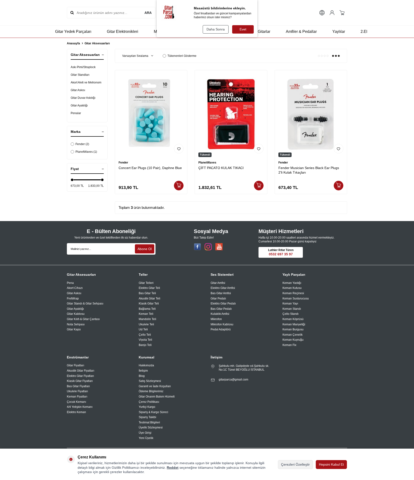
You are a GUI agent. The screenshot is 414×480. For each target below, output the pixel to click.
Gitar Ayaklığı (79, 105)
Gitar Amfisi (218, 283)
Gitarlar (264, 31)
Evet (243, 29)
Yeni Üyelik (146, 438)
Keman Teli (146, 314)
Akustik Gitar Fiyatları (80, 370)
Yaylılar (338, 31)
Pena (70, 283)
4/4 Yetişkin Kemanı (79, 407)
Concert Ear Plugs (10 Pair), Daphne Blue (150, 168)
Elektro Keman (76, 412)
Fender (123, 162)
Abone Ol (145, 249)
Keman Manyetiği (293, 324)
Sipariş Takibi (147, 417)
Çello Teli (145, 334)
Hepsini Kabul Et (331, 464)
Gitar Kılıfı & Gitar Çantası (83, 319)
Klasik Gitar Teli (149, 303)
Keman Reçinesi (293, 293)
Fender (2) (82, 144)
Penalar (76, 113)
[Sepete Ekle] (179, 185)
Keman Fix (289, 345)
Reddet (172, 467)
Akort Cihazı (75, 288)
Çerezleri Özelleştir (295, 464)
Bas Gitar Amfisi (221, 293)
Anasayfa (73, 43)
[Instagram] (208, 246)
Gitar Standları (80, 74)
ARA (148, 13)
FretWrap (73, 298)
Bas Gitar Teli (147, 293)
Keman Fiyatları (77, 396)
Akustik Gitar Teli (149, 298)
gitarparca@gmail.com (233, 379)
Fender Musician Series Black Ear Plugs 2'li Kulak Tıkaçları (308, 170)
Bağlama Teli (147, 308)
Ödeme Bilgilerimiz (151, 391)
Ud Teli (143, 329)
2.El (364, 31)
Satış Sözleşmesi (150, 381)
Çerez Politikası (149, 402)
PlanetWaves (207, 162)
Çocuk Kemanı (76, 402)
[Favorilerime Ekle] (179, 148)
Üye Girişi (145, 432)
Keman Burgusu (293, 329)
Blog (142, 376)
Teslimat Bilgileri (149, 422)
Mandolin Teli (147, 319)
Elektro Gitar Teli (149, 288)
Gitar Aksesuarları (97, 43)
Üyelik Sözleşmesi (151, 427)
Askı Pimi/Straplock (83, 67)
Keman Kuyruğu (293, 339)
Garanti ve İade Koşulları (155, 386)
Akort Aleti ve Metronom (86, 82)
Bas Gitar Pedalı (221, 308)
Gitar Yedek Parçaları (73, 31)
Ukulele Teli (146, 324)
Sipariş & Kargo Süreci (153, 412)
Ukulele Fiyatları (77, 391)
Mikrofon (216, 319)
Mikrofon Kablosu (222, 324)
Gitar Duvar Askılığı (83, 98)
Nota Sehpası (76, 324)
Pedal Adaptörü (221, 329)
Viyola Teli (145, 339)
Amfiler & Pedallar (301, 31)
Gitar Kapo (74, 329)
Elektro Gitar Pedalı (223, 303)
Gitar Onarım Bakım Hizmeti (157, 396)
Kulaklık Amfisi (220, 314)
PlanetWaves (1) (86, 151)
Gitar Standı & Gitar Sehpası (85, 303)
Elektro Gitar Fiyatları (80, 376)
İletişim (143, 370)
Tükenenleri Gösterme (181, 56)
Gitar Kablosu (76, 314)
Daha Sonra (216, 29)
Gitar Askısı (78, 90)
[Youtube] (219, 246)
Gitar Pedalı (218, 298)
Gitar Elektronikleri (122, 31)
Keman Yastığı (291, 283)
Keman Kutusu (292, 288)
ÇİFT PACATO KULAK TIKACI (221, 168)
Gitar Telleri (146, 283)
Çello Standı (290, 314)
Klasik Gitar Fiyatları (80, 381)
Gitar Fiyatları (75, 365)
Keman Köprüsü (293, 319)
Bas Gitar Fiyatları (78, 386)
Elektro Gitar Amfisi (223, 288)
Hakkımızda (146, 365)
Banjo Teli (145, 345)
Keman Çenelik (292, 334)
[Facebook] (197, 246)
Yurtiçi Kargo (147, 407)
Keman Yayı (290, 303)
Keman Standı (291, 308)
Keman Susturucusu (295, 298)
